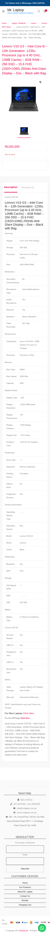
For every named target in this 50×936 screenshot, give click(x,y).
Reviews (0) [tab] (27, 187)
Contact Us (25, 896)
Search (38, 11)
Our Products (25, 887)
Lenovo (33, 23)
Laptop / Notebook (19, 23)
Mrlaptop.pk (23, 931)
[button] (42, 928)
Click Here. (25, 718)
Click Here (28, 713)
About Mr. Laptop (25, 891)
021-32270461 (20, 804)
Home (4, 23)
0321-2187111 (26, 800)
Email (25, 855)
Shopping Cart (25, 905)
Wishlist (25, 900)
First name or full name (25, 843)
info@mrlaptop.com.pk (26, 808)
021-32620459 (34, 804)
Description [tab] (10, 187)
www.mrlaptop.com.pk (27, 812)
